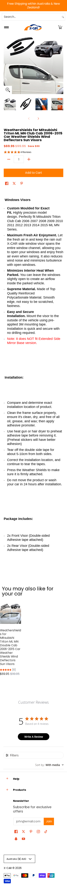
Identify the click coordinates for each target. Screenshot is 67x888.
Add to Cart (33, 172)
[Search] (63, 16)
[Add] (29, 159)
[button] (60, 27)
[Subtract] (9, 159)
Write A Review (33, 736)
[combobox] (31, 16)
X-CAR (8, 868)
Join (49, 821)
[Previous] (6, 64)
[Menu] (6, 27)
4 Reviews (25, 152)
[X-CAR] (33, 27)
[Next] (61, 64)
